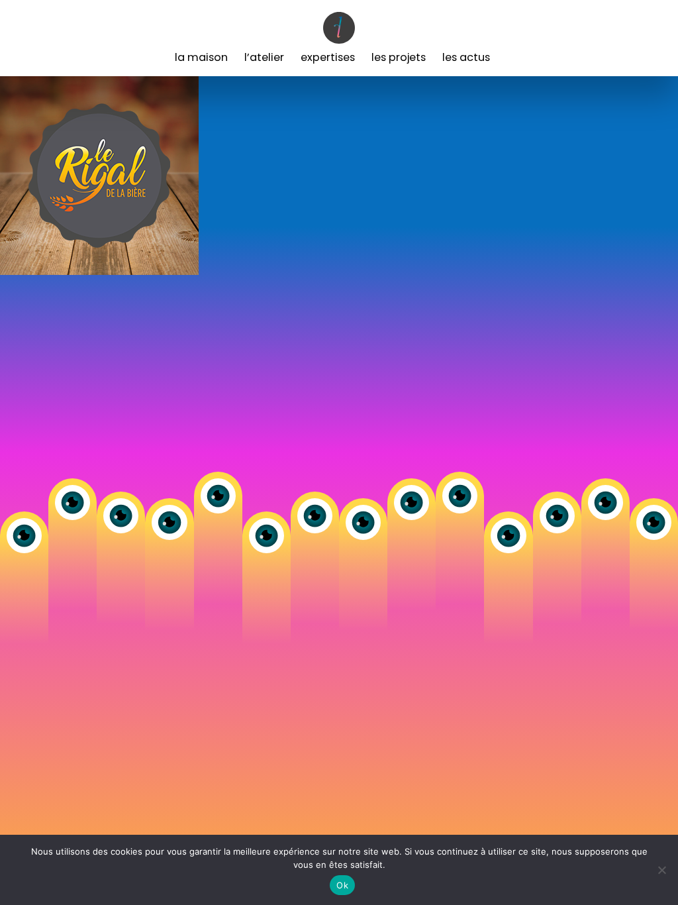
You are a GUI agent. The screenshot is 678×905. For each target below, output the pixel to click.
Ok (342, 885)
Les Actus (466, 57)
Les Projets (398, 57)
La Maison (201, 57)
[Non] (661, 870)
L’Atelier (264, 57)
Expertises (328, 57)
